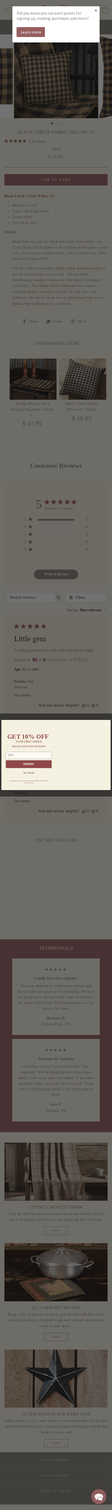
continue (28, 764)
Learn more (31, 32)
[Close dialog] (107, 723)
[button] (98, 1496)
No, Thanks (28, 773)
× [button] (96, 10)
